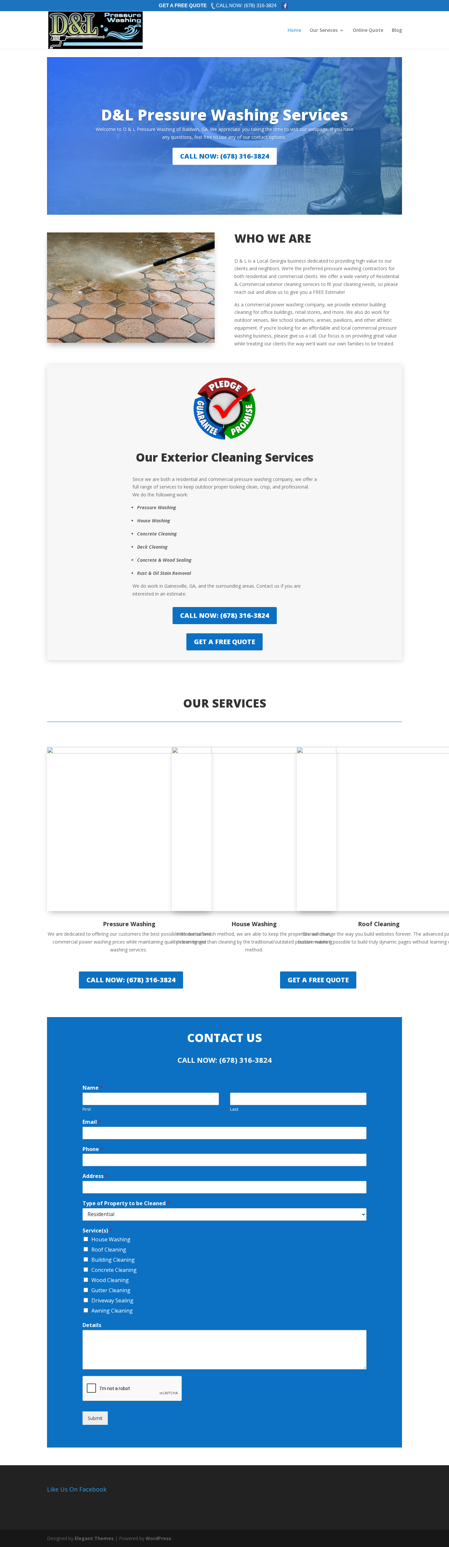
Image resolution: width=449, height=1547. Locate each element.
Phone (93, 1149)
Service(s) (97, 1230)
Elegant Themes (94, 1538)
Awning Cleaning (112, 1310)
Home (294, 30)
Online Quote (368, 30)
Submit (95, 1418)
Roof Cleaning (108, 1249)
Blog (397, 30)
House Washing (110, 1239)
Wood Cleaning (110, 1280)
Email (92, 1122)
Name (93, 1087)
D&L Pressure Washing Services (224, 114)
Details (92, 1325)
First (87, 1109)
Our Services (324, 30)
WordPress (158, 1538)
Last (234, 1109)
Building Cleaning (113, 1259)
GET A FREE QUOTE (183, 5)
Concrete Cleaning (114, 1270)
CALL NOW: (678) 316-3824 (224, 156)
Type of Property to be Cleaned (126, 1203)
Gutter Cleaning (110, 1290)
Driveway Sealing (112, 1300)
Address (95, 1176)
